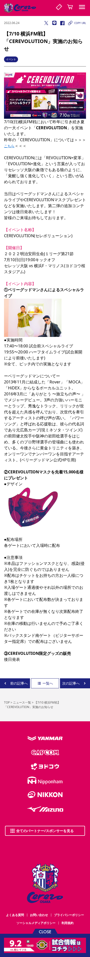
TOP (7, 702)
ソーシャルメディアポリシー (36, 923)
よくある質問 (15, 915)
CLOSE (45, 931)
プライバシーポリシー (69, 915)
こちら (9, 145)
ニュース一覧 (22, 702)
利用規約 (68, 923)
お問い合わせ (39, 915)
